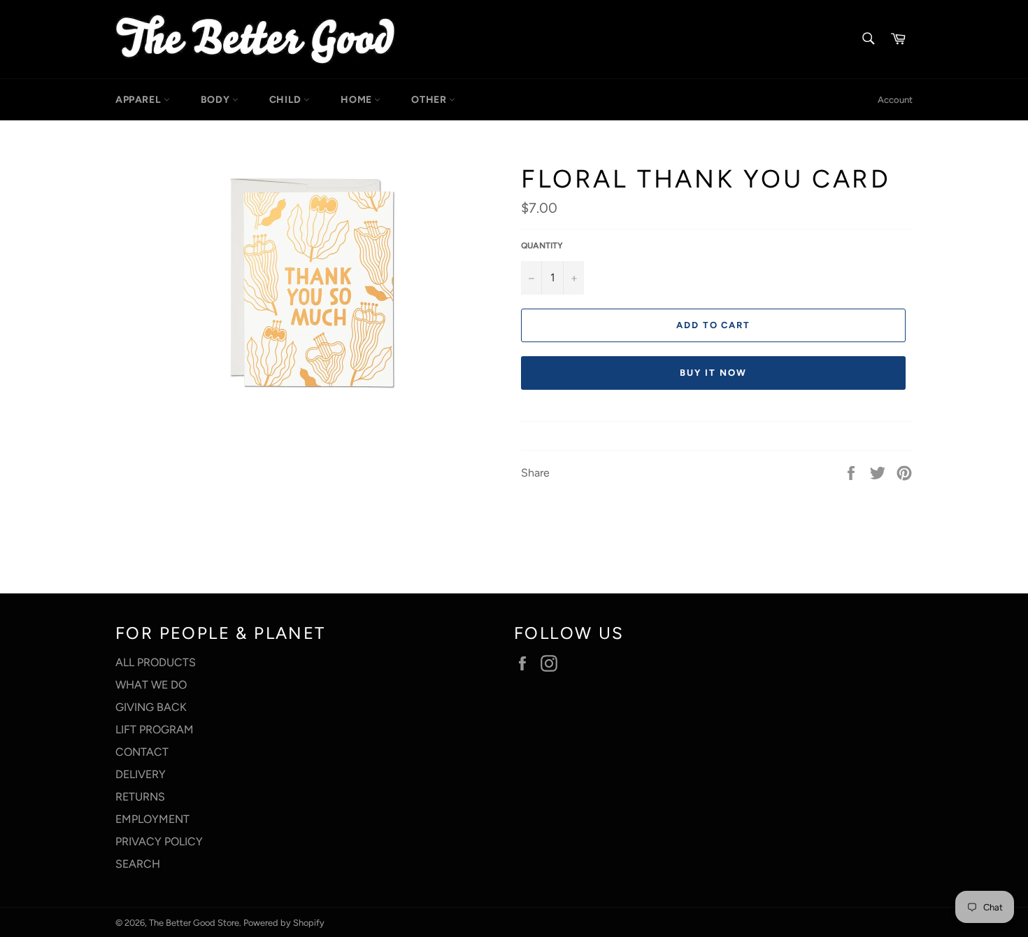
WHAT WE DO (151, 684)
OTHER (430, 100)
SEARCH (137, 864)
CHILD (286, 100)
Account (895, 99)
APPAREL (139, 100)
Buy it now (713, 372)
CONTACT (142, 752)
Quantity (542, 246)
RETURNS (140, 796)
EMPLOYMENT (152, 819)
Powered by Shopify (283, 922)
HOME (357, 100)
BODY (216, 100)
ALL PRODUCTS (155, 662)
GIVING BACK (151, 707)
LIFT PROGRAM (154, 729)
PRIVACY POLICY (159, 841)
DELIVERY (140, 774)
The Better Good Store (194, 922)
